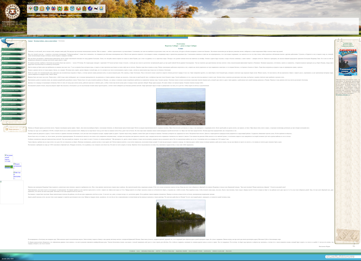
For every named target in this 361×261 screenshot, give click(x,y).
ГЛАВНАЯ (132, 251)
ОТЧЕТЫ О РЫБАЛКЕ (168, 251)
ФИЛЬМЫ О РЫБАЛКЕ (147, 251)
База (38, 15)
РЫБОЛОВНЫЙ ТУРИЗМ (195, 251)
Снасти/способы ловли (11, 90)
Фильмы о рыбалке (10, 67)
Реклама (62, 15)
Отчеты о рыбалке (10, 72)
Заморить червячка (10, 104)
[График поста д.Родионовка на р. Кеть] (12, 203)
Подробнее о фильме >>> (343, 94)
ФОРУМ (6, 58)
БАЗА (138, 251)
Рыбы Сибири (8, 76)
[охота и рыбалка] (9, 168)
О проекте (7, 53)
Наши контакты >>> (15, 129)
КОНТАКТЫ (207, 251)
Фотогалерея (8, 118)
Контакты (53, 15)
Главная (31, 15)
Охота (6, 62)
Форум (44, 15)
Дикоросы (7, 81)
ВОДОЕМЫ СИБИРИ (181, 251)
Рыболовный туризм (10, 99)
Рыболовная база (9, 49)
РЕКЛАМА (229, 251)
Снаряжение (8, 95)
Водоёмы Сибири (9, 85)
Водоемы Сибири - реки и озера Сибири (45, 41)
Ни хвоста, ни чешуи (10, 108)
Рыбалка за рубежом (10, 113)
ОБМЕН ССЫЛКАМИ (218, 251)
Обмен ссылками (74, 15)
